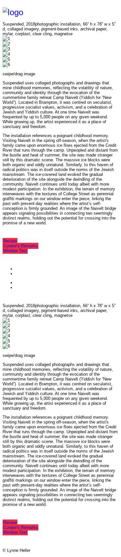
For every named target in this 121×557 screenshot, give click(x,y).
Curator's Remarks (20, 245)
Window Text (15, 250)
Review (10, 241)
